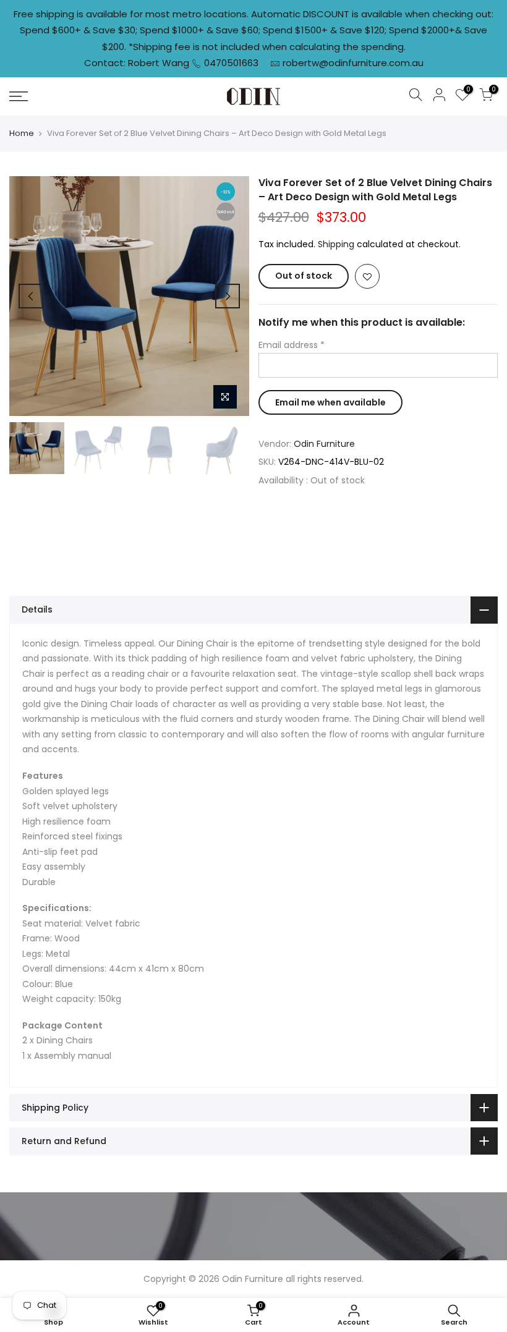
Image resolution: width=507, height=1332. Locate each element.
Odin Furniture (324, 444)
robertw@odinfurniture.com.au (353, 62)
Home (21, 133)
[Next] (227, 296)
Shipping (336, 244)
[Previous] (31, 296)
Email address (291, 345)
